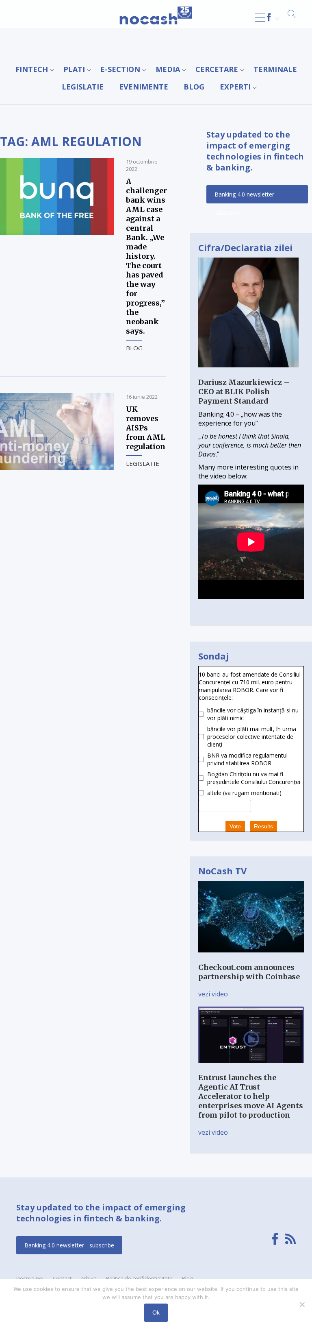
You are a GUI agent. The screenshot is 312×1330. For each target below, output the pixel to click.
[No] (302, 1304)
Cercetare (216, 69)
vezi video (213, 993)
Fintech (31, 69)
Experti (235, 87)
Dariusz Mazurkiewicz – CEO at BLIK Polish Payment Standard (244, 392)
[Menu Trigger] (260, 17)
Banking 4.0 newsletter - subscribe (246, 196)
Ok (156, 1312)
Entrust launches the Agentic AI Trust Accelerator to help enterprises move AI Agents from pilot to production (250, 1096)
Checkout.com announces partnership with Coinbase (249, 972)
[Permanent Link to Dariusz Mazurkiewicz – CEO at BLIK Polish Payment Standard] (248, 373)
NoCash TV (222, 871)
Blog (194, 87)
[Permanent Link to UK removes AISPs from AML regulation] (57, 467)
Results (263, 826)
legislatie (83, 87)
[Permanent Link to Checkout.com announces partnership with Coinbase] (251, 958)
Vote (235, 826)
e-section (120, 69)
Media (168, 69)
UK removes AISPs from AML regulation (145, 427)
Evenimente (143, 87)
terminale (275, 69)
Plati (74, 69)
